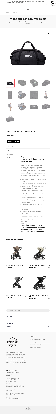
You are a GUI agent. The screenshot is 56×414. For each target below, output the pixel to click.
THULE (27, 22)
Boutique (12, 22)
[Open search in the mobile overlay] (28, 310)
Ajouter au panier (13, 141)
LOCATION (9, 316)
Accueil (7, 22)
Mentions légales (34, 342)
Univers (17, 22)
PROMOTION (10, 323)
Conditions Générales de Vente (37, 339)
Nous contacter (34, 350)
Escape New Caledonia (35, 347)
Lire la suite (25, 267)
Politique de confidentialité (36, 344)
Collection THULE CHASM (35, 22)
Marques (28, 320)
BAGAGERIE (22, 22)
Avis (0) (8, 158)
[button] (48, 33)
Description (9, 155)
